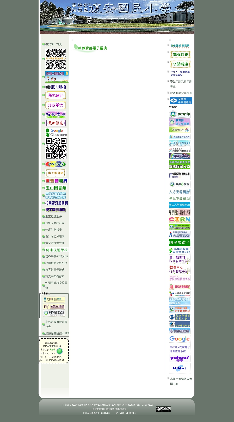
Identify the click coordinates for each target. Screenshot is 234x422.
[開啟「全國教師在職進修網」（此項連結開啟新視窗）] (179, 174)
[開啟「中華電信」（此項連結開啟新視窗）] (179, 368)
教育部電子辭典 (55, 269)
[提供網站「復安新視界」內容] (56, 180)
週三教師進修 (53, 216)
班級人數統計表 (55, 223)
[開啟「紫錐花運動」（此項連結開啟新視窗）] (54, 306)
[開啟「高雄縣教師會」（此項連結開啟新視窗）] (179, 324)
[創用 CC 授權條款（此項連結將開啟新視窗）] (163, 408)
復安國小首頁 (53, 44)
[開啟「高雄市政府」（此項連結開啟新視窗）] (179, 129)
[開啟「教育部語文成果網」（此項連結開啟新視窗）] (179, 121)
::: (175, 9)
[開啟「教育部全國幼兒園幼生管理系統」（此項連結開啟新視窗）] (179, 309)
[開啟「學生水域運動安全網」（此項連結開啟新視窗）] (54, 313)
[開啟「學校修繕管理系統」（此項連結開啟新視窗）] (179, 277)
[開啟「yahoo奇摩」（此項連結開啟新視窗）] (179, 358)
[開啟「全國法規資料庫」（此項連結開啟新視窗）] (179, 330)
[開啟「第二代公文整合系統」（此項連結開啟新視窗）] (179, 143)
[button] (55, 95)
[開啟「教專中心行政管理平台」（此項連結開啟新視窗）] (179, 269)
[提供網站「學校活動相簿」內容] (55, 86)
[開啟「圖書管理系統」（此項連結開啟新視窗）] (55, 195)
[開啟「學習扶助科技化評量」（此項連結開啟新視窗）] (179, 212)
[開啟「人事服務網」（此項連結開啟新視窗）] (179, 234)
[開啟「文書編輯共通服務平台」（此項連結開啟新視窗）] (179, 149)
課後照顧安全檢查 (181, 93)
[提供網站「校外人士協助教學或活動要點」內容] (180, 73)
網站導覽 (184, 8)
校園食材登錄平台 (56, 263)
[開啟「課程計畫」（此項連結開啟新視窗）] (180, 54)
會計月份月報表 (55, 236)
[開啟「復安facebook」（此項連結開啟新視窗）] (55, 58)
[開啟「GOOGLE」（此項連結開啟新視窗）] (179, 338)
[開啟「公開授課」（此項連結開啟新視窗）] (180, 63)
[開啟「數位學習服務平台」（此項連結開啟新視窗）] (179, 226)
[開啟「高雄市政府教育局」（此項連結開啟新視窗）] (179, 136)
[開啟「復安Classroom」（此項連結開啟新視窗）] (56, 143)
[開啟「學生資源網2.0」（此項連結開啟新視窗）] (179, 198)
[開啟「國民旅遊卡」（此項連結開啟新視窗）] (179, 242)
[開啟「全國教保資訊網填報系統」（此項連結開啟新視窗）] (179, 300)
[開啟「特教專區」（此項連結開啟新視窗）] (55, 114)
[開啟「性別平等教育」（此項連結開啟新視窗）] (54, 299)
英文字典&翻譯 (54, 276)
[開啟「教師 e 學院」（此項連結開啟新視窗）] (179, 184)
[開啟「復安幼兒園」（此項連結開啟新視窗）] (57, 76)
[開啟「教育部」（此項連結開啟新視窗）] (179, 113)
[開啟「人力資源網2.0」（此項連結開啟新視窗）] (179, 191)
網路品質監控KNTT (57, 333)
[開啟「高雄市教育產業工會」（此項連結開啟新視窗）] (179, 316)
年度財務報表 (53, 229)
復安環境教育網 (55, 243)
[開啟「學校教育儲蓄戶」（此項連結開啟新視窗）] (179, 285)
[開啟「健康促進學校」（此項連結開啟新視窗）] (57, 249)
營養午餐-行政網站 (56, 256)
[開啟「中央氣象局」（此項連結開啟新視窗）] (181, 100)
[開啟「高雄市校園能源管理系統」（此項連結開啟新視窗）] (179, 250)
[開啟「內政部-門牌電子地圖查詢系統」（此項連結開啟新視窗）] (179, 348)
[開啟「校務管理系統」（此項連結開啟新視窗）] (179, 156)
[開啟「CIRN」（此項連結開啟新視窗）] (179, 219)
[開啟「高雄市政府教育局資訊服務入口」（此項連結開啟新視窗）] (179, 164)
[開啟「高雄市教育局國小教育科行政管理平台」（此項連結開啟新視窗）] (179, 259)
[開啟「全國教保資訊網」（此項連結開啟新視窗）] (179, 293)
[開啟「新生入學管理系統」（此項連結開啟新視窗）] (179, 204)
